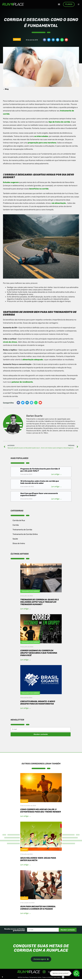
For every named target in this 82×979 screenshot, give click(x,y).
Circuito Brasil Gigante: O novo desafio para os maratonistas (37, 702)
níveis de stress (10, 342)
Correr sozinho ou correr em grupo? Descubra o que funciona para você (38, 652)
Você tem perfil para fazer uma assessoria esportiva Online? (39, 494)
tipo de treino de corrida (59, 122)
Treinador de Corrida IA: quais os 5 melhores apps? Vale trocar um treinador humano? (39, 602)
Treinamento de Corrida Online (25, 534)
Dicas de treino (19, 543)
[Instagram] (78, 4)
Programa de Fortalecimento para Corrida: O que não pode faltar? (40, 470)
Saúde (15, 539)
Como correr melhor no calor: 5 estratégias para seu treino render (40, 810)
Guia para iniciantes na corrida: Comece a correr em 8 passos (38, 907)
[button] (59, 4)
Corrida (17, 39)
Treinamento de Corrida (22, 530)
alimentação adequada (32, 359)
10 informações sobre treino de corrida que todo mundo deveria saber (39, 482)
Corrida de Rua (19, 520)
